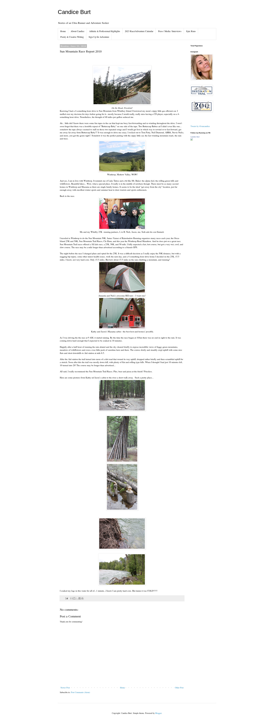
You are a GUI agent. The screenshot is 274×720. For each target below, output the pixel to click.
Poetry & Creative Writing (72, 36)
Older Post (179, 687)
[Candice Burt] (192, 139)
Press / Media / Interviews (169, 31)
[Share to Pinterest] (82, 598)
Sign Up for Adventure (99, 36)
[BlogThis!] (74, 598)
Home (63, 31)
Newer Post (65, 687)
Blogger (158, 713)
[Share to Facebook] (79, 598)
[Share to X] (76, 598)
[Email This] (71, 598)
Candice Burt (74, 12)
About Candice (77, 31)
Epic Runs (191, 31)
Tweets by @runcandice (200, 126)
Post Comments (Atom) (80, 692)
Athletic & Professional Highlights (104, 31)
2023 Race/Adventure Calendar (139, 31)
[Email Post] (66, 598)
